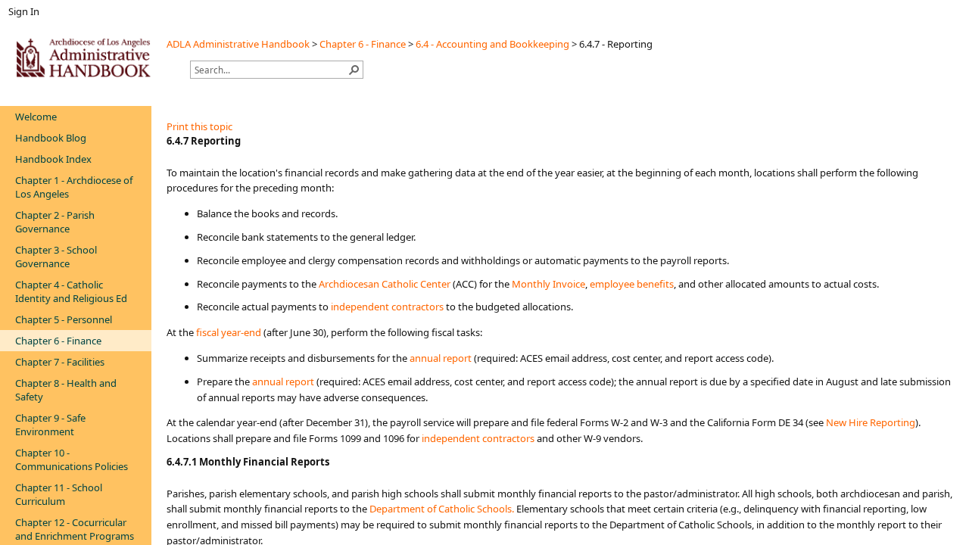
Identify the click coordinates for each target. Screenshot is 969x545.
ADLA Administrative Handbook (238, 44)
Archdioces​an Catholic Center (384, 284)
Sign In (23, 11)
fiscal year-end (228, 332)
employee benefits (632, 284)
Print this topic (199, 126)
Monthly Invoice (548, 284)
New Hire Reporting (870, 422)
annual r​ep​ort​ (283, 381)
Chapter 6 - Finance (362, 44)
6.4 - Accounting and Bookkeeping (492, 44)
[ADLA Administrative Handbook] (83, 57)
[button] (354, 69)
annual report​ (441, 358)
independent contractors (387, 306)
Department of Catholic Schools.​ (441, 508)
